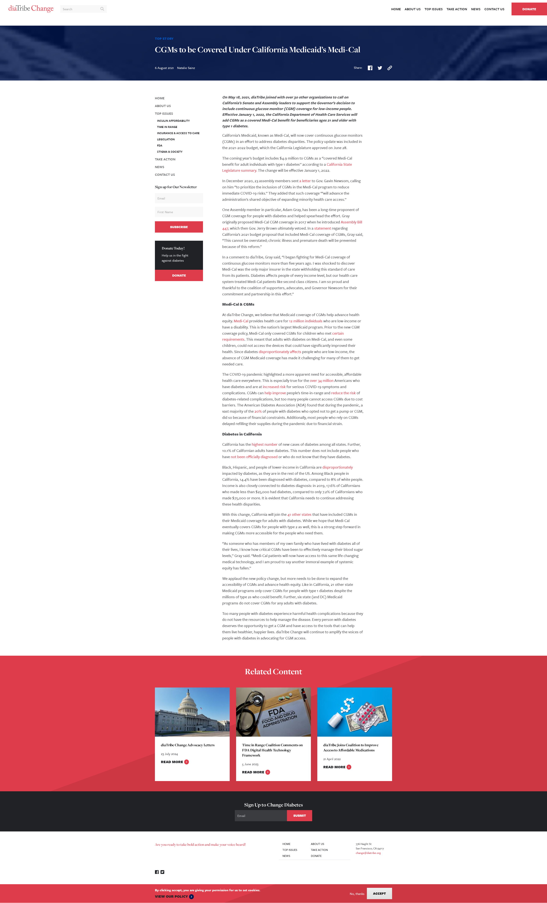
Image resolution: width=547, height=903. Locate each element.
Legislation (166, 139)
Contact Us (494, 9)
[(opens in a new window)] (370, 67)
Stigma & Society (169, 152)
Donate (529, 9)
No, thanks (357, 893)
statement (322, 228)
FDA (159, 145)
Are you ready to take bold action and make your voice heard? (200, 844)
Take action (457, 9)
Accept (379, 893)
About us (413, 9)
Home (396, 9)
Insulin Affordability (173, 121)
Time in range (167, 127)
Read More (172, 761)
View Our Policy (171, 896)
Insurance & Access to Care (178, 133)
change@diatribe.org (368, 853)
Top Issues (434, 9)
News (476, 9)
